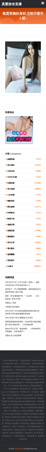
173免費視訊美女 (25, 360)
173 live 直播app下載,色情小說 (18, 386)
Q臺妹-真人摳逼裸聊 (13, 335)
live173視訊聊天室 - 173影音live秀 (17, 392)
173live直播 (34, 392)
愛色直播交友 (7, 436)
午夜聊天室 (10, 398)
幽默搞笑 (24, 201)
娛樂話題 (24, 230)
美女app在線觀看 (27, 395)
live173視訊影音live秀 (15, 404)
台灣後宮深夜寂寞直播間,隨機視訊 (26, 370)
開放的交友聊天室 (20, 430)
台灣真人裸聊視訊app (10, 360)
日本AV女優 (24, 177)
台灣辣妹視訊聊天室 (20, 367)
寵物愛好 (24, 236)
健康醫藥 (24, 254)
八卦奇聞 (24, 195)
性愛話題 (24, 183)
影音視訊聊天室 (25, 389)
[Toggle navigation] (42, 3)
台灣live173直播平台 (18, 426)
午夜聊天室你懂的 (12, 307)
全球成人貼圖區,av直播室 (29, 379)
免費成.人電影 (10, 303)
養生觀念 (24, 248)
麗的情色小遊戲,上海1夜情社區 (26, 376)
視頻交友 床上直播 (12, 379)
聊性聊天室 (29, 433)
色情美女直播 (9, 376)
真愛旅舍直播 (19, 449)
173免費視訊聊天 (19, 436)
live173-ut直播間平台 (11, 389)
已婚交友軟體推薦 (28, 411)
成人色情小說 (38, 433)
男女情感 (24, 189)
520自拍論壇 (24, 423)
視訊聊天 (24, 260)
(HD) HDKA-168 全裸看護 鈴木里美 (19, 318)
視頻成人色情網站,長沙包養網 (15, 417)
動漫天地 (24, 219)
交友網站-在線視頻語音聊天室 (26, 398)
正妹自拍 (24, 171)
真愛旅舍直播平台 (36, 386)
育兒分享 (24, 242)
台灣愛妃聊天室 (31, 436)
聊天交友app (9, 420)
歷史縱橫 (24, 207)
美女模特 (24, 165)
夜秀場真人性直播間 (12, 423)
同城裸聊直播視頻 (30, 404)
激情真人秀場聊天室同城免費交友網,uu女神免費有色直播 (23, 399)
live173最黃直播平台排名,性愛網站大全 (23, 380)
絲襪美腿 (24, 159)
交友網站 (16, 408)
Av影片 (24, 266)
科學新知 (24, 213)
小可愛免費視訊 (24, 363)
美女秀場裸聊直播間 (34, 426)
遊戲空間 (24, 225)
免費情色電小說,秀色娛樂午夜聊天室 (23, 371)
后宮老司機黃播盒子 (17, 433)
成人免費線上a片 (15, 411)
